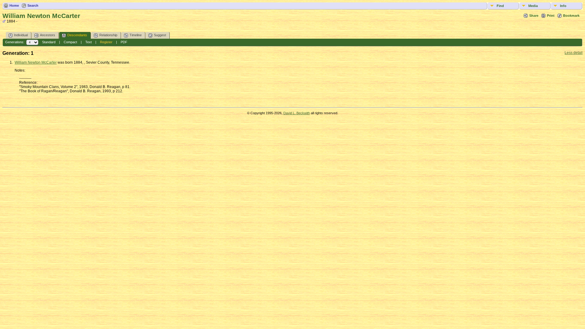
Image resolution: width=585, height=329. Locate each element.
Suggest (160, 35)
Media (533, 6)
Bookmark (571, 15)
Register (106, 42)
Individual (21, 35)
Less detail (574, 53)
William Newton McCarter (36, 62)
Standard (48, 42)
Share (533, 15)
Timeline (135, 35)
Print (551, 15)
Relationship (108, 35)
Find (500, 6)
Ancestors (47, 35)
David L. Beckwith (296, 113)
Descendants (77, 35)
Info (563, 6)
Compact (70, 42)
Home (14, 5)
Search (32, 5)
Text (88, 42)
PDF (124, 42)
